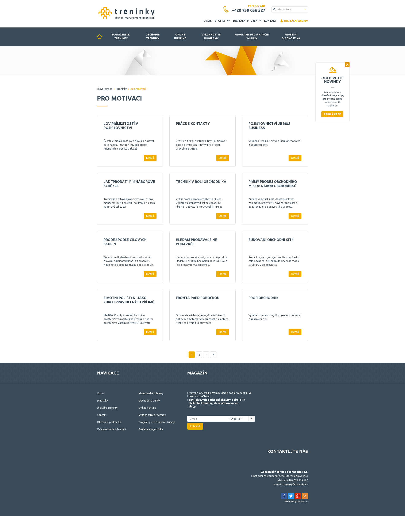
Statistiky (222, 20)
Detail (150, 157)
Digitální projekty (247, 20)
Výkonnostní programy (211, 36)
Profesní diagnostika (291, 36)
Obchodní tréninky (153, 36)
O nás (208, 20)
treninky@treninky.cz (295, 484)
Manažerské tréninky (121, 36)
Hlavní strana (104, 88)
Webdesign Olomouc (296, 501)
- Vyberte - (235, 418)
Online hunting (180, 36)
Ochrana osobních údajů (111, 429)
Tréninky (121, 88)
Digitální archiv (296, 20)
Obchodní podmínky (109, 422)
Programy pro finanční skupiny (252, 36)
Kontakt (270, 20)
